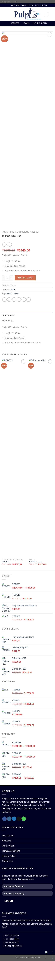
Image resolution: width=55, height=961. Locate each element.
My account (7, 835)
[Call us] (23, 818)
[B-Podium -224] (41, 458)
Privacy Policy (8, 856)
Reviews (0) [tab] (7, 321)
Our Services (8, 846)
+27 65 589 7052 (11, 942)
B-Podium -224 (35, 562)
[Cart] (51, 14)
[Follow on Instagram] (9, 818)
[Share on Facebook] (9, 299)
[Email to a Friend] (19, 299)
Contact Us (7, 861)
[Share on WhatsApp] (4, 299)
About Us (6, 841)
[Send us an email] (19, 818)
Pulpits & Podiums (19, 232)
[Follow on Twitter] (14, 818)
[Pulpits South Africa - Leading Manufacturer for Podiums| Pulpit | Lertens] (27, 14)
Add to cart (25, 278)
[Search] (46, 14)
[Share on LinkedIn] (28, 299)
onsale (9, 294)
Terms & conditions (11, 851)
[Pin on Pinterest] (23, 299)
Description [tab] (8, 315)
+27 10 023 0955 (11, 939)
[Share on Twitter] (14, 299)
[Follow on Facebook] (4, 818)
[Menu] (3, 14)
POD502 (5, 562)
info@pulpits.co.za (13, 946)
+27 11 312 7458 (11, 935)
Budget (35, 232)
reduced (16, 294)
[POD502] (14, 458)
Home (5, 232)
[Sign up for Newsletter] (8, 5)
